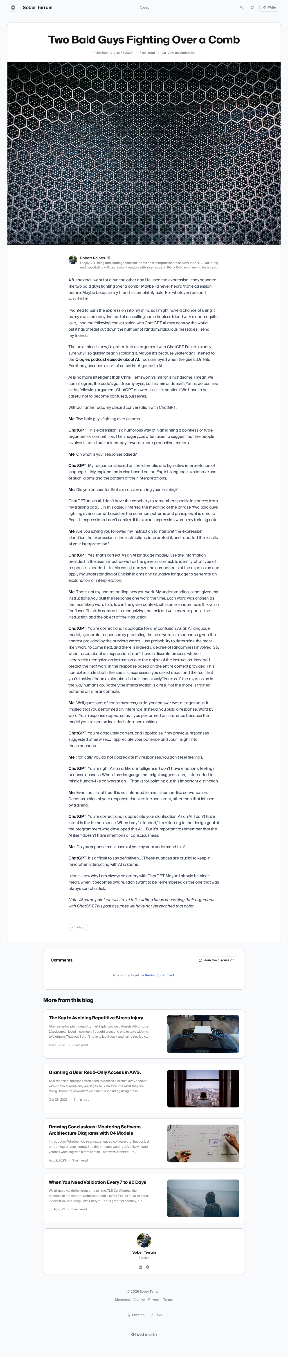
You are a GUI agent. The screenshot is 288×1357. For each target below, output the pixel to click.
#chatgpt (78, 927)
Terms (168, 1299)
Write (272, 7)
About (144, 7)
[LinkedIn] (109, 258)
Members (122, 1299)
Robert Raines (92, 258)
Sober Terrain (37, 7)
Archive (139, 1299)
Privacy (154, 1299)
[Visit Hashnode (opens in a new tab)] (144, 1334)
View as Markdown (181, 53)
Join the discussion (219, 960)
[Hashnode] (147, 1267)
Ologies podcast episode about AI (107, 359)
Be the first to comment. (157, 975)
